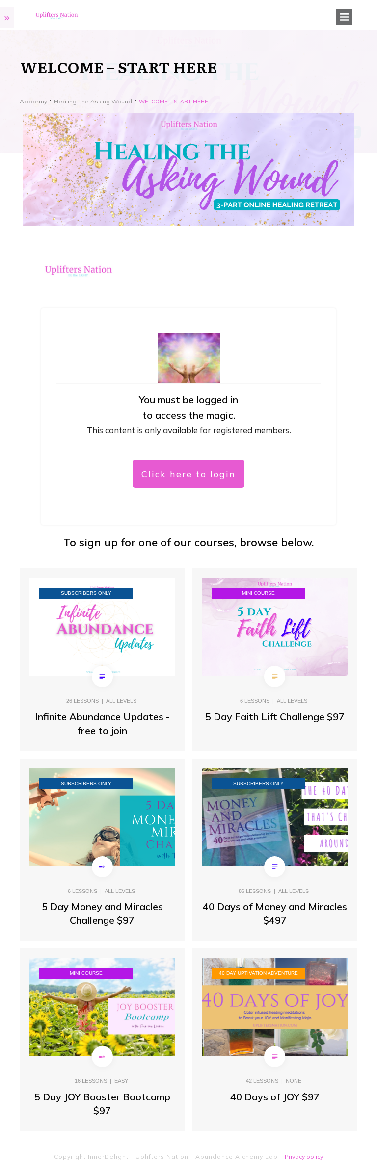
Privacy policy (304, 1156)
